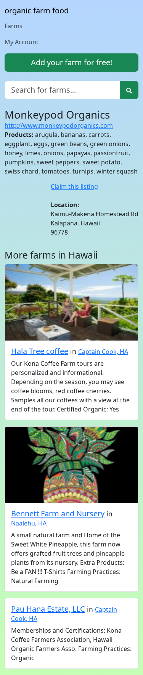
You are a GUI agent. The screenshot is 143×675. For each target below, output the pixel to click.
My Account (22, 42)
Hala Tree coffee (39, 351)
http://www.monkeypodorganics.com (59, 125)
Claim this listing (74, 186)
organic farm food (37, 10)
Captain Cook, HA (103, 351)
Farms (13, 26)
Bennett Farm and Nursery (57, 513)
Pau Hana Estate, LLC (48, 609)
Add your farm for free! (71, 62)
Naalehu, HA (29, 523)
